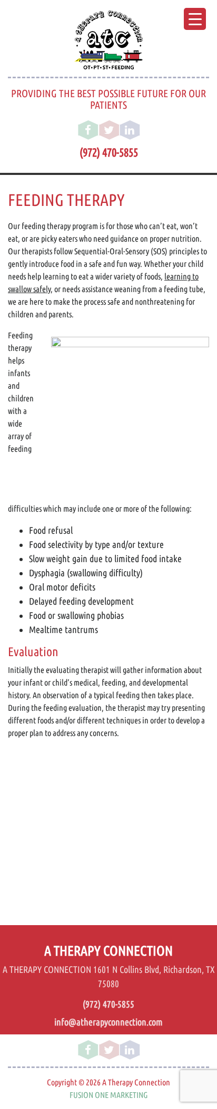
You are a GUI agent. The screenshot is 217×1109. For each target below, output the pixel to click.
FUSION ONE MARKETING (108, 1095)
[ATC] (108, 40)
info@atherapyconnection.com (108, 1022)
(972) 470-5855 (109, 152)
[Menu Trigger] (195, 19)
